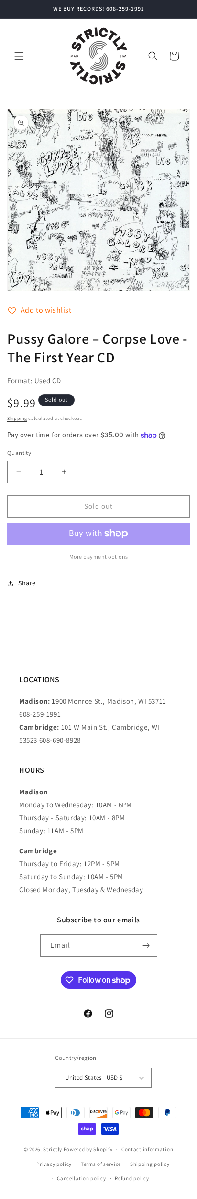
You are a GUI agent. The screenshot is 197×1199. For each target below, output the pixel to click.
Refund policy (132, 1178)
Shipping (17, 418)
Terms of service (101, 1164)
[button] (19, 56)
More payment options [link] (98, 556)
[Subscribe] (146, 945)
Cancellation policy (81, 1178)
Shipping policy (150, 1164)
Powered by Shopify (88, 1149)
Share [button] (27, 583)
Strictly (52, 1149)
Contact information (147, 1149)
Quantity (19, 453)
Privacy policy (54, 1164)
